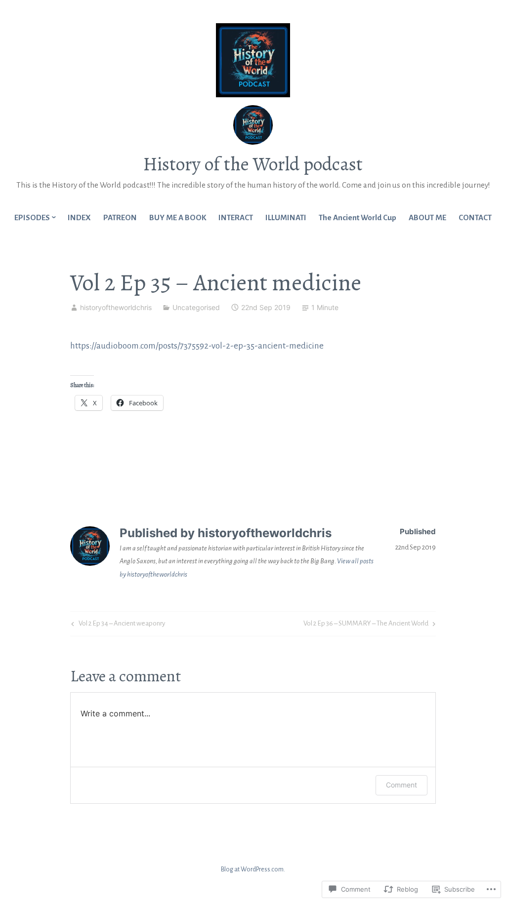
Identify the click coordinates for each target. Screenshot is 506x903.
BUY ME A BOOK (177, 217)
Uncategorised (196, 307)
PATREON (120, 217)
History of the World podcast (253, 164)
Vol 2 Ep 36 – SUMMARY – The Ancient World (365, 625)
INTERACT (235, 217)
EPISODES (32, 217)
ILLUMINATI (285, 217)
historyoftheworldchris (116, 307)
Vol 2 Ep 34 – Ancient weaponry (117, 625)
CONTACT (475, 217)
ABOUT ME (427, 217)
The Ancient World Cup (357, 217)
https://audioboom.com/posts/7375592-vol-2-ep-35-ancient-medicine (197, 346)
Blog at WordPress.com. (253, 869)
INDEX (79, 217)
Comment (401, 785)
